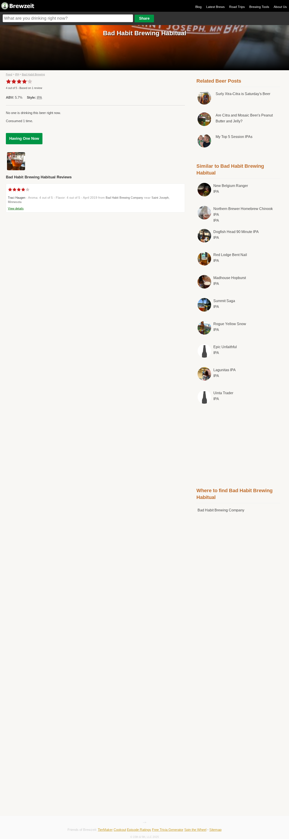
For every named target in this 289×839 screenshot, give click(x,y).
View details (16, 208)
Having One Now (24, 138)
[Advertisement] (238, 445)
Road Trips (237, 7)
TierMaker (105, 830)
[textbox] (68, 18)
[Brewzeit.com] (18, 8)
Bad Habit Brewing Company (124, 197)
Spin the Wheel (195, 830)
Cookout (120, 830)
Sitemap (215, 830)
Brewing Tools (259, 7)
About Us (280, 7)
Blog (198, 7)
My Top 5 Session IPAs (234, 137)
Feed (9, 74)
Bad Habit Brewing (33, 74)
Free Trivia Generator (167, 830)
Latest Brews (215, 7)
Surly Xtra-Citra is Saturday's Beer (243, 94)
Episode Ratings (139, 830)
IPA (17, 74)
